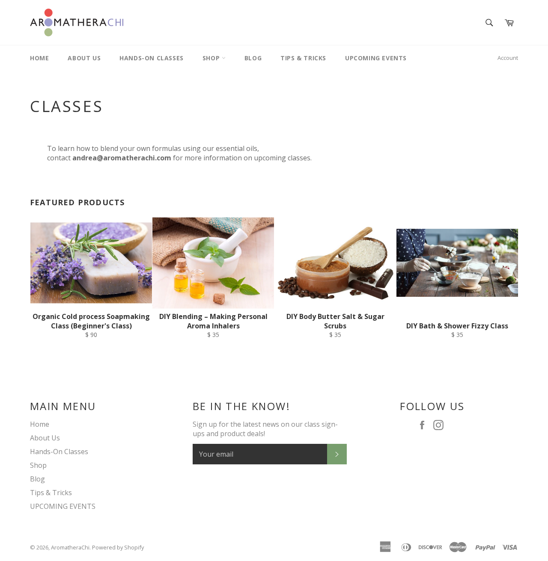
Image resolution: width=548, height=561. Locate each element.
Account (507, 58)
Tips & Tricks (303, 58)
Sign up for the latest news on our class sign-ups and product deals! (265, 428)
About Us (84, 58)
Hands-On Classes (151, 58)
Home (39, 58)
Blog (253, 58)
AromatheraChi (70, 547)
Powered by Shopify (118, 547)
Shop (212, 58)
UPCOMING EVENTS (376, 58)
